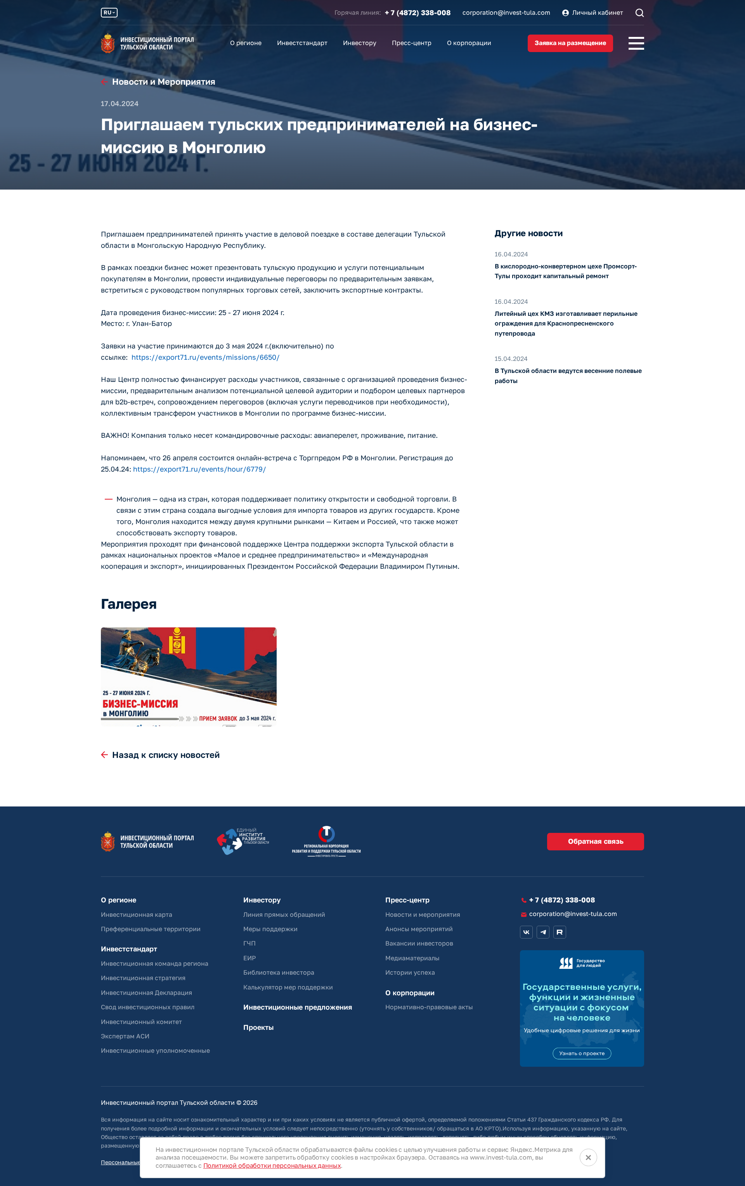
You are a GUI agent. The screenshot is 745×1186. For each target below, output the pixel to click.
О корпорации (469, 43)
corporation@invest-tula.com (506, 12)
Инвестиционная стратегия (143, 978)
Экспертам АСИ (125, 1036)
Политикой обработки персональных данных (272, 1165)
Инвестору (359, 43)
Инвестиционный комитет (141, 1022)
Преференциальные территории (151, 929)
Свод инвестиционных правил (147, 1007)
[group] (189, 676)
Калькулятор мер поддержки (288, 987)
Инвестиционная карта (136, 914)
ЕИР (249, 958)
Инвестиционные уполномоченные (155, 1050)
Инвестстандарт (302, 43)
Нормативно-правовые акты (429, 1007)
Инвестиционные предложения (297, 1007)
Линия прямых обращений (284, 914)
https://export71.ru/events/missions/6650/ (206, 357)
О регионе (246, 43)
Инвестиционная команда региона (154, 963)
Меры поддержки (270, 929)
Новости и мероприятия (422, 914)
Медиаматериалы (412, 958)
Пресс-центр (411, 43)
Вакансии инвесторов (419, 943)
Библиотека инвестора (278, 972)
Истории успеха (410, 972)
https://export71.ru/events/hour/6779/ (199, 469)
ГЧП (249, 943)
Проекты (258, 1027)
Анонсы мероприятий (419, 929)
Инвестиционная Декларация (146, 992)
